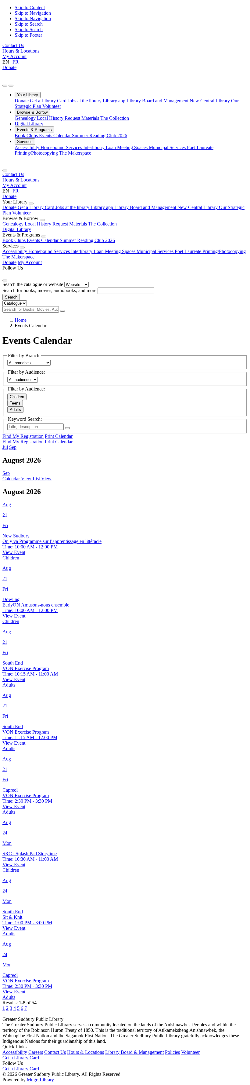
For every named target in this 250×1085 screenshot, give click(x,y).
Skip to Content (30, 7)
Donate (9, 67)
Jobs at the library (85, 100)
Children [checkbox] (17, 396)
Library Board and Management (158, 100)
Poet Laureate (200, 147)
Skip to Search (29, 24)
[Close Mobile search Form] (4, 280)
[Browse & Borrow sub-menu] (42, 220)
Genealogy (26, 118)
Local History (51, 118)
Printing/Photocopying (37, 153)
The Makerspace (75, 153)
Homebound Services (62, 147)
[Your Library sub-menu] (31, 203)
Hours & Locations (20, 50)
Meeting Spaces (133, 147)
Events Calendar (55, 135)
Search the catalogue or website (32, 284)
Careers (35, 1052)
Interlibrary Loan (100, 147)
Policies (172, 1052)
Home (21, 320)
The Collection (114, 118)
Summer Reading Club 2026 (99, 135)
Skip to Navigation (33, 13)
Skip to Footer (28, 35)
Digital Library (29, 123)
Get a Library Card (49, 100)
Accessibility (28, 147)
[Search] (62, 311)
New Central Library (210, 100)
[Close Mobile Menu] (4, 170)
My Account (14, 56)
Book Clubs (27, 135)
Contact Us (13, 45)
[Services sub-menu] (22, 247)
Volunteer (51, 106)
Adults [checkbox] (15, 409)
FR (15, 61)
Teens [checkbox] (15, 403)
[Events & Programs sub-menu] (43, 236)
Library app (115, 100)
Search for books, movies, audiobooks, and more (49, 290)
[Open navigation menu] (11, 85)
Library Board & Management (134, 1052)
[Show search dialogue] (4, 85)
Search (11, 297)
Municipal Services (168, 147)
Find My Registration (23, 436)
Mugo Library (40, 1079)
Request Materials (82, 118)
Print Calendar (59, 436)
